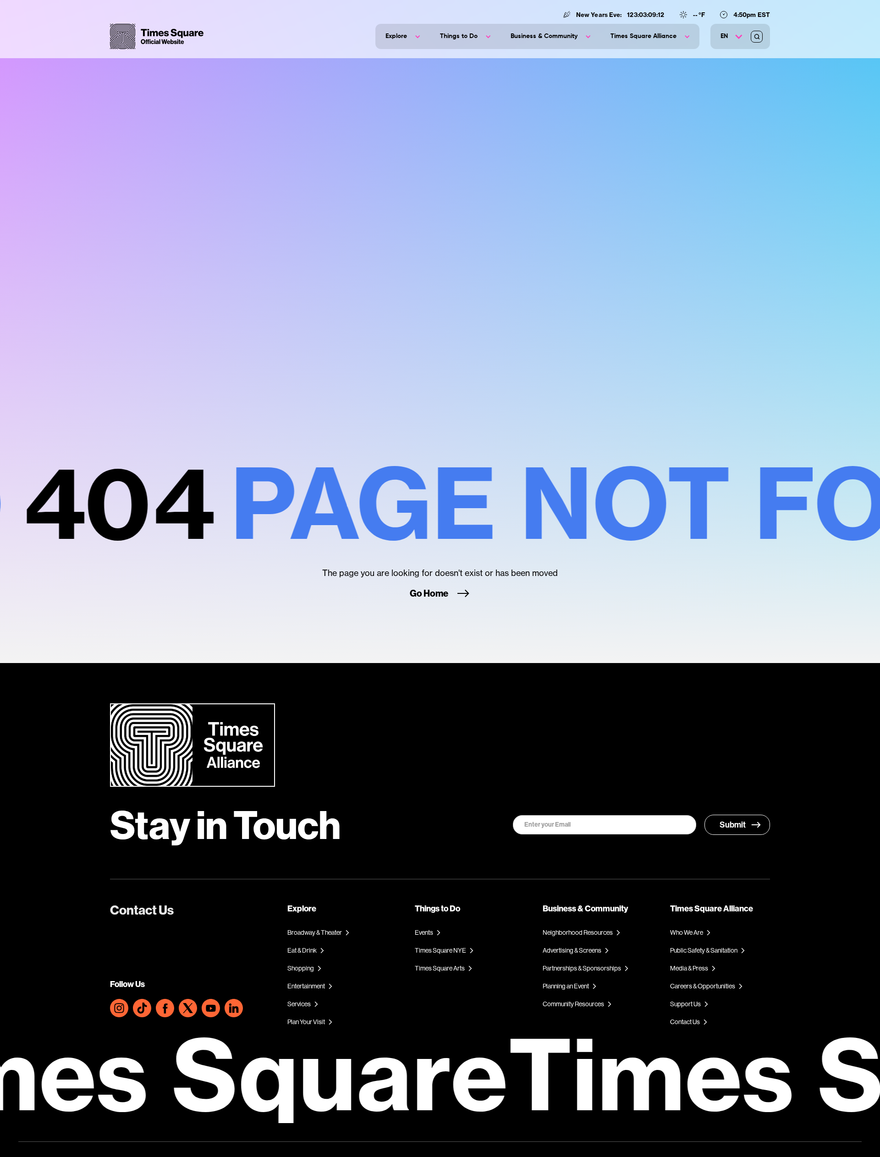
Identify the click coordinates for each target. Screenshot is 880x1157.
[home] (157, 36)
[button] (402, 36)
